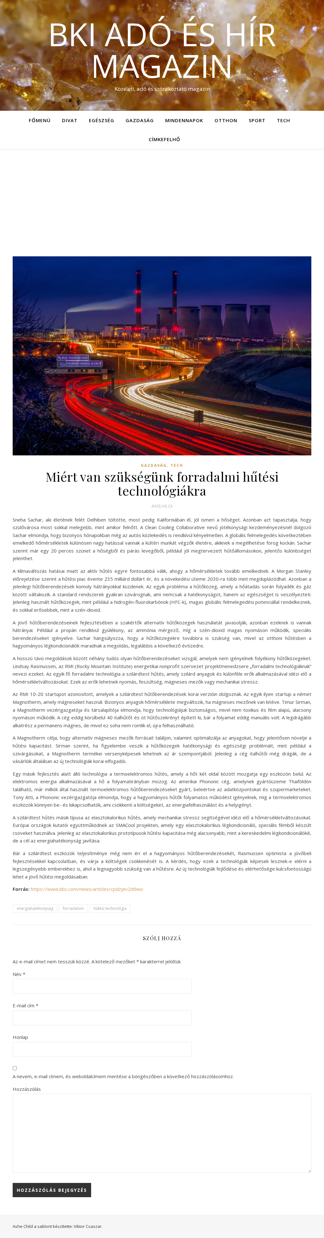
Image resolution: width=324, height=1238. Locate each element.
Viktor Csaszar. (88, 1226)
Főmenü (40, 120)
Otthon (226, 120)
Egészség (101, 120)
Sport (257, 120)
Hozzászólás (27, 1089)
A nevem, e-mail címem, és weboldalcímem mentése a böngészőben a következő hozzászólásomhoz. (123, 1076)
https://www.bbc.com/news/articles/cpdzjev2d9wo (87, 889)
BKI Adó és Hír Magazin (162, 49)
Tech (283, 120)
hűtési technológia (110, 908)
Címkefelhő (164, 139)
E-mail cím (25, 1005)
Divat (70, 120)
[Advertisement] (162, 196)
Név (19, 974)
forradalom (73, 908)
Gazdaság (140, 120)
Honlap (20, 1037)
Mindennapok (184, 120)
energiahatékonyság (35, 908)
